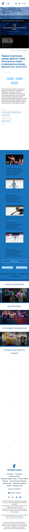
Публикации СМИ (17, 485)
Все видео (5, 481)
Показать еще (14, 261)
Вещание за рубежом (16, 492)
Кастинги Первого (23, 478)
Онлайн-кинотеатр (14, 476)
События (9, 485)
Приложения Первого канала (9, 478)
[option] (14, 295)
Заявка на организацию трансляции (14, 518)
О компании (10, 474)
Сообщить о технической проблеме (18, 50)
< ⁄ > (13, 83)
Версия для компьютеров (14, 489)
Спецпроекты (18, 474)
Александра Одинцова (15, 112)
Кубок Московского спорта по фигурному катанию (12, 11)
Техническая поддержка (19, 483)
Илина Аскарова (5, 112)
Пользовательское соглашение (18, 481)
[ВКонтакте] (10, 79)
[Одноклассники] (18, 79)
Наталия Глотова (5, 115)
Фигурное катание (6, 121)
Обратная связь (7, 483)
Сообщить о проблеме (14, 31)
